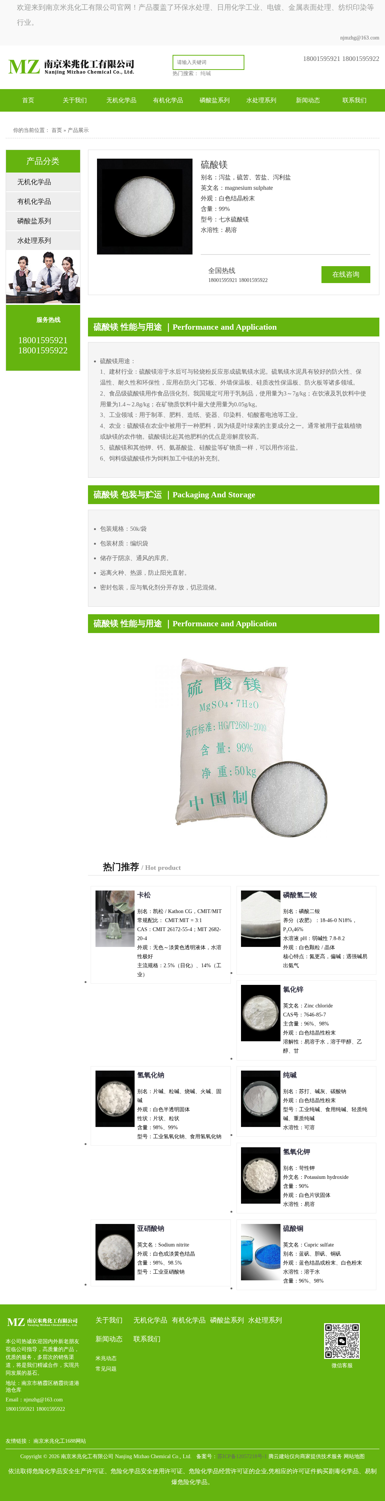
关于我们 (75, 100)
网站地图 (354, 1456)
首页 (28, 100)
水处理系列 (261, 100)
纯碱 (205, 73)
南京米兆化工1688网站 (59, 1441)
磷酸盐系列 (215, 100)
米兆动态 (106, 1358)
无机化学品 (121, 100)
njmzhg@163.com (359, 38)
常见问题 (106, 1369)
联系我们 (355, 100)
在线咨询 (345, 274)
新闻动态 (308, 100)
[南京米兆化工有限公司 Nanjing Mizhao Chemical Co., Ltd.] (76, 76)
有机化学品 (168, 100)
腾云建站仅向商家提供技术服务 (305, 1456)
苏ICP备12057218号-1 (242, 1456)
